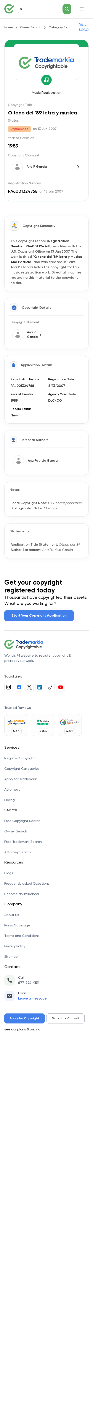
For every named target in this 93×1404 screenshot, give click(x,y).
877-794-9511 (28, 983)
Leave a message (32, 998)
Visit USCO (84, 27)
